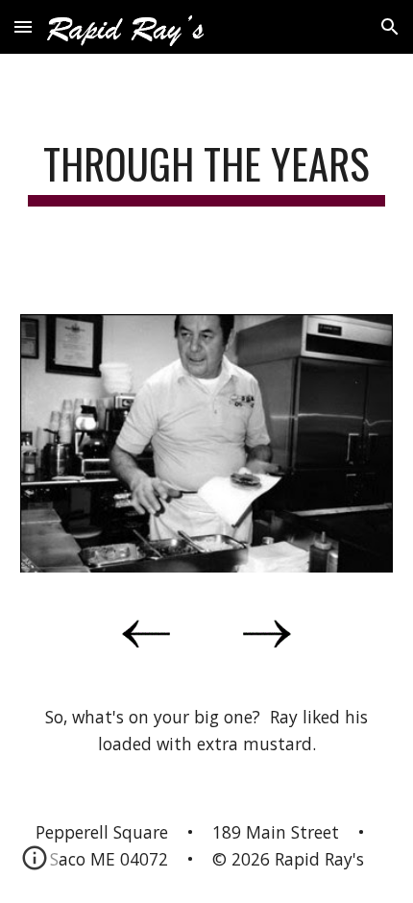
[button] (23, 26)
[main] (207, 172)
